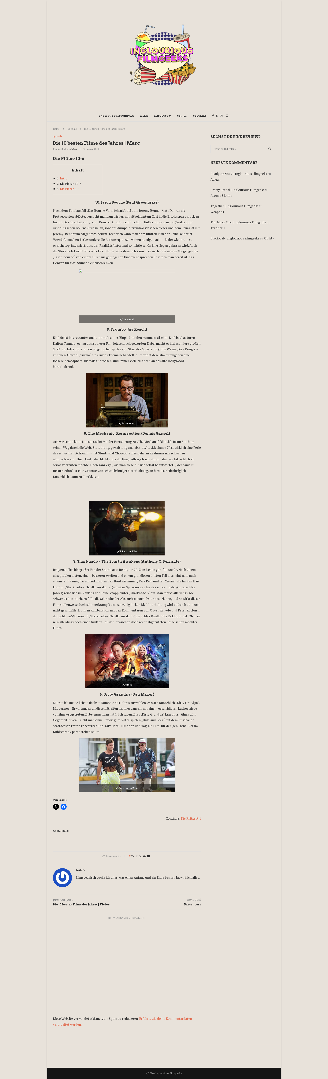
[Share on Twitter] (140, 856)
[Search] (227, 115)
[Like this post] (132, 856)
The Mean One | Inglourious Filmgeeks (238, 222)
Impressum (162, 115)
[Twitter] (217, 115)
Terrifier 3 (218, 228)
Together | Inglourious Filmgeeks (234, 206)
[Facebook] (213, 115)
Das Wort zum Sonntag (116, 115)
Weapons (217, 212)
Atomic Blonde (221, 195)
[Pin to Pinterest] (144, 856)
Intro (63, 178)
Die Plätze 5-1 (70, 189)
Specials (200, 115)
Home (56, 128)
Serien (182, 115)
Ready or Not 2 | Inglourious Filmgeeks (239, 173)
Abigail (215, 179)
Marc (74, 149)
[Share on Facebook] (137, 856)
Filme (144, 115)
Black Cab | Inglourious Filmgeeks (235, 238)
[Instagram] (221, 115)
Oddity (269, 238)
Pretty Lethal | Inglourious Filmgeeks (237, 190)
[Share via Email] (148, 856)
